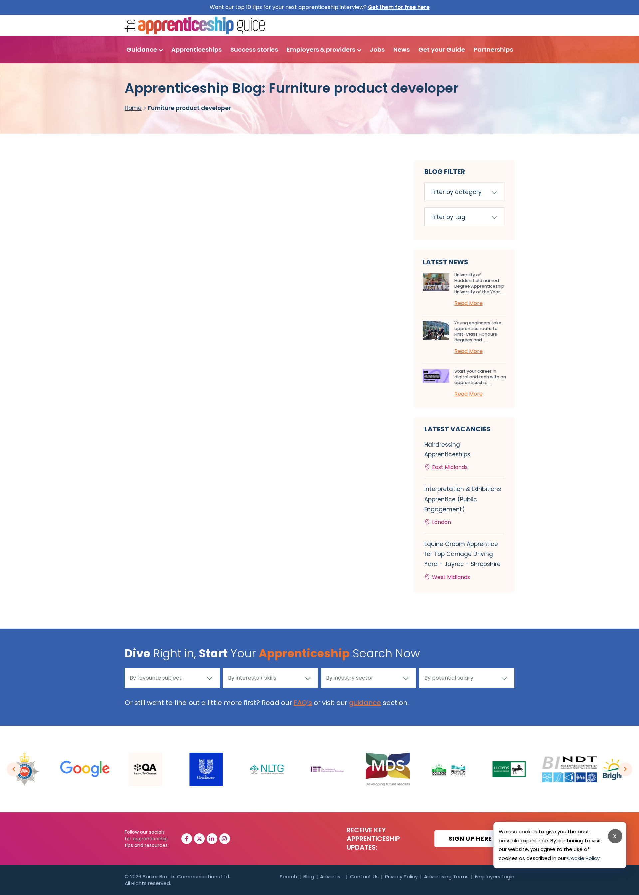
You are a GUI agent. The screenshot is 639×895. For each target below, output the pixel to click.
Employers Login (494, 876)
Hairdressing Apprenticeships (447, 456)
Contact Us (364, 876)
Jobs (377, 49)
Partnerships (493, 49)
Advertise (332, 876)
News (401, 49)
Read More (468, 303)
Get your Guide (441, 49)
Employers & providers (321, 49)
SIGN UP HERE (471, 838)
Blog (308, 876)
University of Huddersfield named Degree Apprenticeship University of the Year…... (480, 283)
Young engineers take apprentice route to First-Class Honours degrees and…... (477, 331)
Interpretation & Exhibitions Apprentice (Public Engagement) (462, 505)
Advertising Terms (446, 876)
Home (133, 108)
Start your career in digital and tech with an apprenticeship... (480, 376)
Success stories (254, 49)
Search (288, 876)
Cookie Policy (583, 858)
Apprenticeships (196, 49)
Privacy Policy (401, 876)
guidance (365, 702)
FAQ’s (303, 702)
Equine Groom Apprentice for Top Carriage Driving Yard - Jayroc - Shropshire (462, 560)
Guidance (141, 49)
